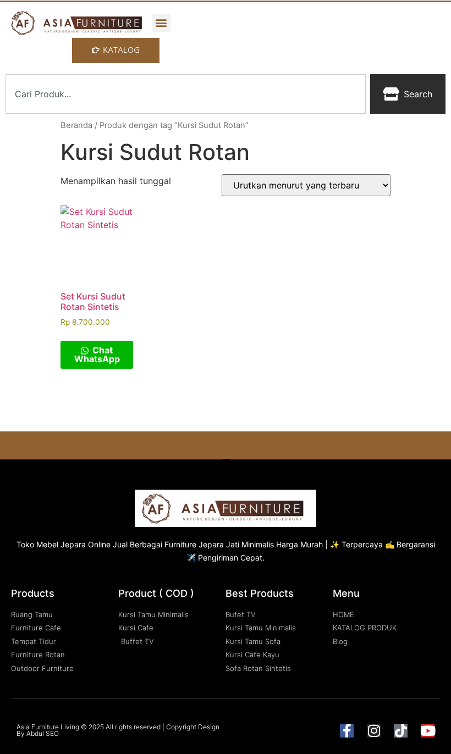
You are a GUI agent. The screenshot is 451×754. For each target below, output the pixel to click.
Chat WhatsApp (97, 354)
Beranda (76, 125)
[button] (161, 23)
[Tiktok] (401, 731)
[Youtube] (428, 731)
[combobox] (186, 94)
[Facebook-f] (347, 731)
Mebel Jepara (61, 544)
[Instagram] (374, 731)
